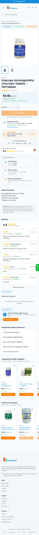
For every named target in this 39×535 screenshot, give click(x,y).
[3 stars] (5, 90)
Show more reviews (18, 287)
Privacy (3, 514)
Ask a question (7, 309)
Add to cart (10, 394)
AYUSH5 (33, 134)
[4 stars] (6, 90)
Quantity (4, 107)
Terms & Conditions (7, 517)
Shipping (4, 501)
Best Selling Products (12, 21)
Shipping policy (6, 522)
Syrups (3, 491)
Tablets (3, 488)
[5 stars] (8, 90)
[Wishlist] (28, 7)
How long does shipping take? (13, 337)
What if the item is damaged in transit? (15, 347)
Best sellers (4, 483)
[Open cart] (36, 7)
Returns (3, 504)
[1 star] (2, 90)
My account (5, 506)
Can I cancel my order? (10, 352)
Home (3, 21)
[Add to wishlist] (14, 365)
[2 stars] (3, 90)
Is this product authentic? (11, 332)
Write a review (7, 291)
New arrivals (5, 486)
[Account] (32, 7)
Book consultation (9, 319)
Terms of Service (6, 519)
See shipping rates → (13, 127)
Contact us (5, 499)
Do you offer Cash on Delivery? (13, 342)
